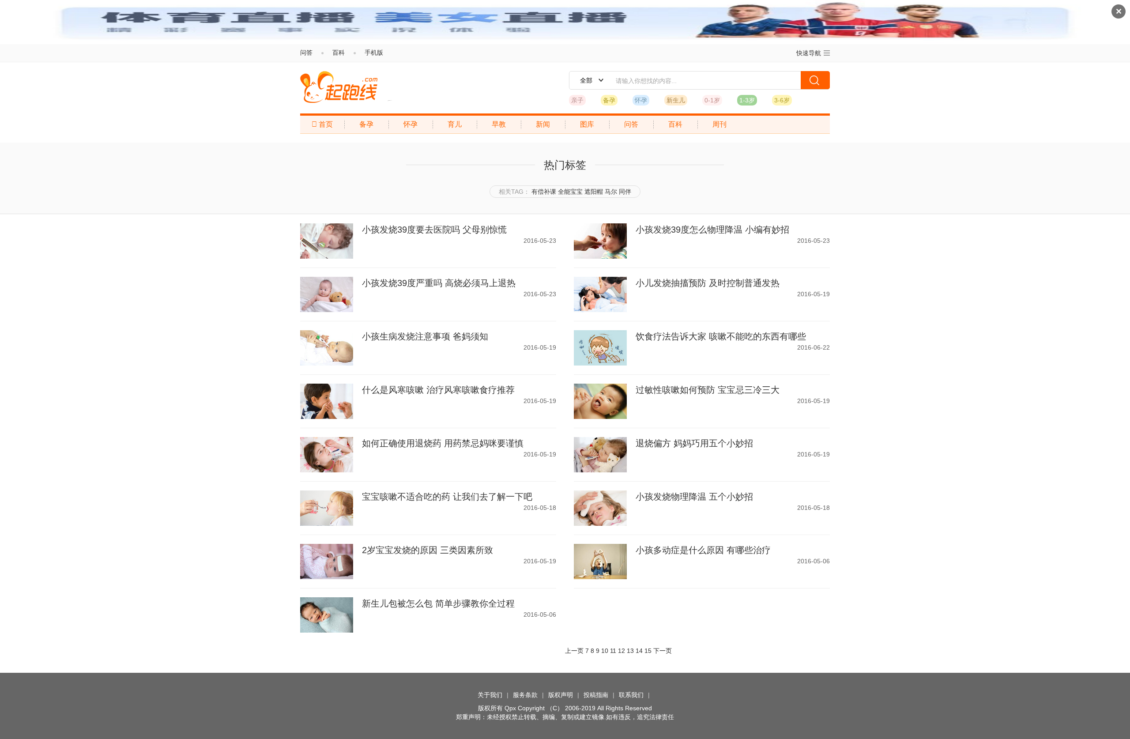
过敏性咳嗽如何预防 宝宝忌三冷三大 (708, 390)
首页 (322, 124)
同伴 (625, 191)
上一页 (574, 650)
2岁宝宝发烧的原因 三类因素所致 (427, 550)
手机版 (374, 52)
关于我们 (490, 694)
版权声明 (560, 694)
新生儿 (676, 100)
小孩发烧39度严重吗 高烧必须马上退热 (439, 283)
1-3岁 (747, 100)
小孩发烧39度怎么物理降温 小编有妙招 (712, 229)
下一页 (662, 650)
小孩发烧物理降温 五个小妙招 (694, 496)
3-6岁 (782, 100)
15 (648, 650)
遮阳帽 (593, 191)
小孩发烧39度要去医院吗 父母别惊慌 (434, 229)
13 (630, 650)
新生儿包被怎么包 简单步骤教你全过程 (438, 603)
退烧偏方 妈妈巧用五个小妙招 (694, 443)
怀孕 (641, 100)
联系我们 (631, 694)
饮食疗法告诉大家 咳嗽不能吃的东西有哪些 (721, 336)
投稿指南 (596, 694)
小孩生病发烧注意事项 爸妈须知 (425, 336)
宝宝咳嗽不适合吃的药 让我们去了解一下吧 (447, 496)
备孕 (609, 100)
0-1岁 (712, 100)
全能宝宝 (570, 191)
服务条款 (525, 694)
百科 (338, 52)
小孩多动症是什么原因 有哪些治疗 (703, 550)
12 (621, 650)
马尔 (611, 191)
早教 (499, 124)
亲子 (577, 100)
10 (604, 650)
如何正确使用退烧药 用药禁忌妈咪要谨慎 (443, 443)
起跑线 (338, 87)
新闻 (543, 124)
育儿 (455, 124)
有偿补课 (543, 191)
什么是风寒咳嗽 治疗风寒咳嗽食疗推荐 (438, 390)
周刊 (719, 124)
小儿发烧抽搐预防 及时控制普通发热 (708, 283)
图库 (587, 124)
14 (639, 650)
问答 (306, 52)
